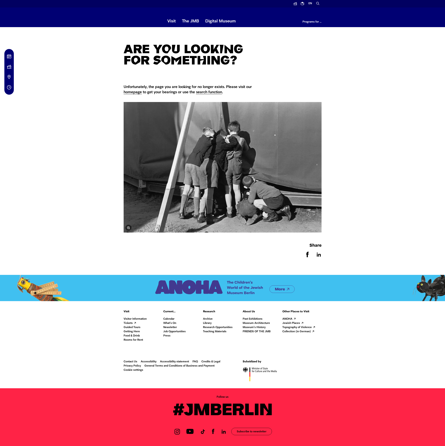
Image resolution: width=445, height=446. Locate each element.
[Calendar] (9, 56)
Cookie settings (133, 370)
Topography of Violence (297, 327)
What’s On (169, 323)
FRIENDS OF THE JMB (256, 331)
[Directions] (9, 77)
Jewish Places (291, 323)
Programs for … (312, 22)
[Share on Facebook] (307, 256)
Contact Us (130, 361)
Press (166, 336)
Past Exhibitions (252, 319)
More (280, 289)
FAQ (195, 361)
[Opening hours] (9, 87)
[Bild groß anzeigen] (223, 167)
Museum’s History (254, 327)
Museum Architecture (256, 323)
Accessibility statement (174, 361)
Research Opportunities (218, 327)
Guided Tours (132, 327)
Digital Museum (220, 21)
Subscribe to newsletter (251, 431)
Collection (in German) (296, 331)
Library (207, 323)
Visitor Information (135, 319)
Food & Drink (132, 336)
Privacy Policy (132, 366)
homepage (133, 92)
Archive (208, 319)
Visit (171, 21)
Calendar (169, 319)
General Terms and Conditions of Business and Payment (179, 366)
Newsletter (170, 327)
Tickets (128, 323)
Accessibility (148, 361)
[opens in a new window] (295, 4)
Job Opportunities (174, 331)
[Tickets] (9, 66)
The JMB (190, 21)
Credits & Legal (210, 361)
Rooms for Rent (133, 340)
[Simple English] (303, 4)
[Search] (318, 4)
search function (209, 92)
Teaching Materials (214, 331)
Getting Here (132, 331)
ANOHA (287, 319)
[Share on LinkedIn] (319, 256)
